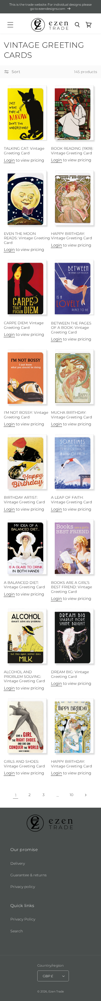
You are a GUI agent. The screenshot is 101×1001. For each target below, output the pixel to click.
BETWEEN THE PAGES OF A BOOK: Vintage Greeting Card (71, 327)
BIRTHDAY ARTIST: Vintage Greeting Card (24, 499)
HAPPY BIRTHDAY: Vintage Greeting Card (71, 236)
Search (16, 931)
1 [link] (15, 795)
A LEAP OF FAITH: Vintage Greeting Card (71, 499)
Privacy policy (22, 886)
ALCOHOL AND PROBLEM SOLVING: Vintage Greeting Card (24, 676)
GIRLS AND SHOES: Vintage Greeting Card (24, 763)
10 (71, 794)
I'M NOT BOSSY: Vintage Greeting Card (26, 414)
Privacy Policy (22, 919)
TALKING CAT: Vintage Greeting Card (24, 150)
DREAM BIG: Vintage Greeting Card (70, 674)
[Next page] (85, 795)
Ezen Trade (56, 991)
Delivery (17, 863)
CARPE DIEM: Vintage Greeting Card (24, 325)
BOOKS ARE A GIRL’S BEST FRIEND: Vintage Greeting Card (71, 587)
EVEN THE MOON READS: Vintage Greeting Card (27, 238)
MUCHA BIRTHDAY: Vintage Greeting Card (71, 414)
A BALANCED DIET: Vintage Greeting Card (24, 585)
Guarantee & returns (28, 875)
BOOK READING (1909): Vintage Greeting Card (72, 150)
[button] (10, 25)
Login (9, 160)
